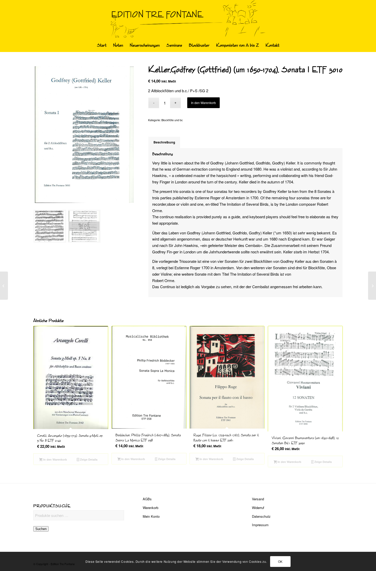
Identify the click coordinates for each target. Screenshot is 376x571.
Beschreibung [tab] (164, 142)
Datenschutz (261, 516)
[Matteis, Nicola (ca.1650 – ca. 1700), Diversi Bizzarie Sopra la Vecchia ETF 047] (372, 286)
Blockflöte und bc (172, 120)
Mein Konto (151, 516)
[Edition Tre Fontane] (188, 19)
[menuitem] (102, 45)
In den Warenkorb (203, 102)
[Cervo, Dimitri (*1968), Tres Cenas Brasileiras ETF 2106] (4, 286)
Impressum (260, 524)
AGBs (147, 498)
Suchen (41, 529)
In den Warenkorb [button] (54, 459)
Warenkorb (150, 507)
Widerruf (258, 507)
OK (280, 561)
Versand (258, 498)
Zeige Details (88, 459)
